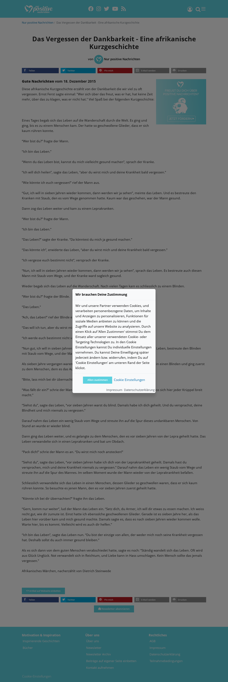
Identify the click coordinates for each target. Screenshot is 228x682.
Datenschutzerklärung (139, 390)
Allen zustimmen (97, 380)
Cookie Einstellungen (129, 379)
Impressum (114, 390)
